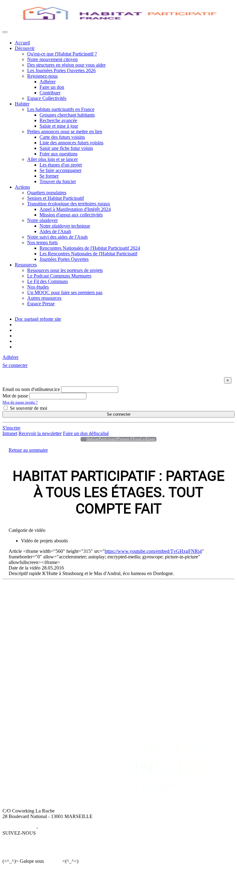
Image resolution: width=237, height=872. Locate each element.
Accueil (22, 42)
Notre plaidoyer (42, 220)
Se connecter (119, 414)
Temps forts (26, 665)
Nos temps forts (42, 242)
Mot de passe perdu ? (20, 402)
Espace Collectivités (46, 98)
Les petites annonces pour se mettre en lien (138, 606)
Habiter (22, 103)
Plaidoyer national (32, 660)
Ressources (26, 264)
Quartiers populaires (46, 192)
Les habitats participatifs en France (60, 109)
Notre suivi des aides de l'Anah (57, 237)
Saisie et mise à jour (59, 126)
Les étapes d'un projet (61, 164)
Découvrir (25, 48)
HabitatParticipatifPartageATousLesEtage (121, 439)
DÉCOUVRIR (29, 595)
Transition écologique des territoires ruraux (68, 203)
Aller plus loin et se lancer (52, 159)
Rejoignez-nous (42, 76)
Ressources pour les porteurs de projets (65, 270)
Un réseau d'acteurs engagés (42, 611)
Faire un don (52, 87)
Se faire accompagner (60, 170)
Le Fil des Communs (47, 281)
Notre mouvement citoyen (52, 59)
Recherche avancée (58, 120)
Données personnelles (60, 827)
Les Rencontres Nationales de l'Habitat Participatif (88, 253)
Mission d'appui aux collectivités (71, 214)
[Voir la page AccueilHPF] (82, 439)
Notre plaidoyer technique (65, 225)
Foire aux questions (58, 153)
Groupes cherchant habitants (67, 114)
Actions (22, 187)
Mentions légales (18, 827)
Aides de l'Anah (55, 231)
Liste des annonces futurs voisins (71, 142)
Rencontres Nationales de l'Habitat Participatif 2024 (90, 248)
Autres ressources (44, 298)
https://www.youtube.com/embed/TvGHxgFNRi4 (153, 551)
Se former (49, 176)
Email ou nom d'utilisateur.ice (31, 389)
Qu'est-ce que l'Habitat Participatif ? (62, 53)
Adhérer (48, 81)
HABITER (108, 595)
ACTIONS (26, 638)
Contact (173, 643)
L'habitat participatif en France (126, 600)
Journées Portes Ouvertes (64, 259)
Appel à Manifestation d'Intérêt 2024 (75, 209)
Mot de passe (15, 395)
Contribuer (50, 92)
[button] (14, 365)
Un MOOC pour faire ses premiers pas (64, 292)
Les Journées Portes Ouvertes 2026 (61, 70)
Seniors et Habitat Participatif (55, 198)
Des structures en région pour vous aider (66, 65)
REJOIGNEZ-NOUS (131, 638)
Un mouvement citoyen (37, 606)
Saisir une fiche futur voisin (66, 148)
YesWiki (53, 861)
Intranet (9, 433)
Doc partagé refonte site (38, 319)
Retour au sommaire (28, 450)
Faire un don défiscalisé (86, 433)
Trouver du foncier (58, 181)
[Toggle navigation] (4, 32)
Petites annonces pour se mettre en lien (64, 131)
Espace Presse (41, 303)
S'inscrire (11, 427)
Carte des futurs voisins (62, 137)
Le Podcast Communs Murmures (59, 275)
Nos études (38, 287)
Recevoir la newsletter (40, 433)
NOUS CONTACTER (188, 638)
